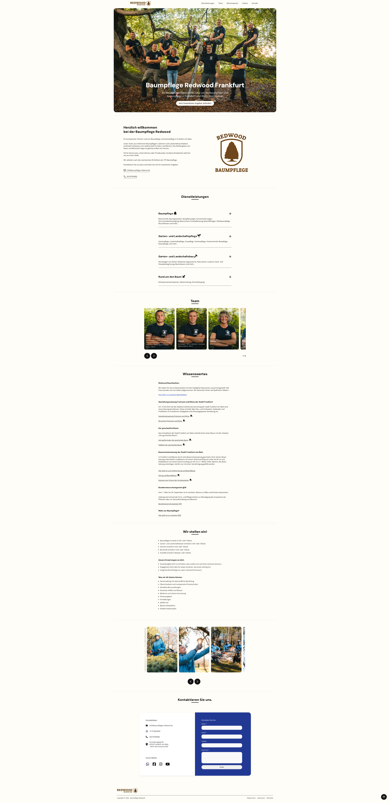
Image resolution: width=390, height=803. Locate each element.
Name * (204, 724)
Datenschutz (251, 798)
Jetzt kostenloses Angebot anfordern (195, 103)
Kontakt (255, 3)
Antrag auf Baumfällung (167, 475)
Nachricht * (205, 750)
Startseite (269, 798)
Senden (222, 767)
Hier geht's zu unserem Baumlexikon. (172, 395)
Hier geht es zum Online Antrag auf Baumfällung (176, 471)
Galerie (245, 3)
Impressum (261, 798)
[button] (147, 356)
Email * (204, 733)
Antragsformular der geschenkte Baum (173, 440)
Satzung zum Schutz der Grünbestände (173, 480)
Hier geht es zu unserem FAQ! (169, 515)
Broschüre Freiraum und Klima (170, 421)
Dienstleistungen (207, 3)
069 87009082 (132, 176)
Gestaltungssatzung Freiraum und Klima (174, 416)
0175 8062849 (155, 731)
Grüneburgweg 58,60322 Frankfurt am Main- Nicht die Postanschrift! (158, 744)
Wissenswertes (232, 3)
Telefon (204, 741)
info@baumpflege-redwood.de (138, 170)
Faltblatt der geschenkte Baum (170, 445)
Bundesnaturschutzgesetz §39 (170, 504)
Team (220, 3)
